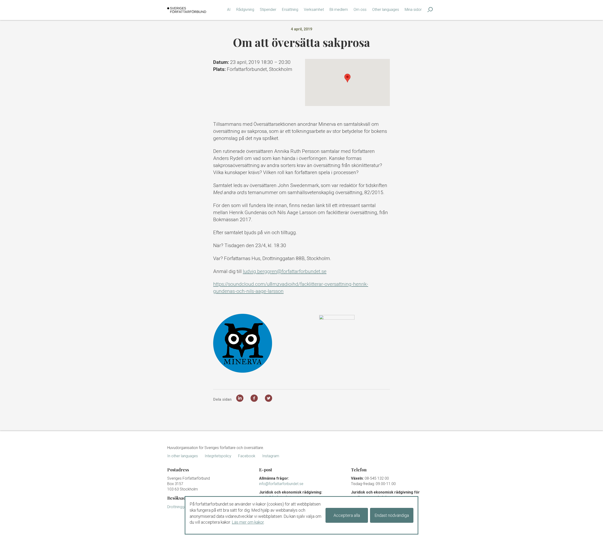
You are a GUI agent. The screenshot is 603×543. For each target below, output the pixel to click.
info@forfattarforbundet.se (281, 484)
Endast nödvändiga (392, 515)
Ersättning (290, 9)
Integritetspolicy (218, 456)
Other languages (385, 9)
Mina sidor (413, 9)
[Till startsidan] (186, 10)
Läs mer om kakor (248, 522)
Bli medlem (339, 9)
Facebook (246, 456)
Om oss (360, 9)
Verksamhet (314, 9)
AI (229, 9)
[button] (347, 78)
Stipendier (268, 9)
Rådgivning (245, 9)
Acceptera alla (347, 515)
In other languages (182, 456)
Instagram (270, 456)
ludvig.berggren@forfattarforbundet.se (284, 271)
